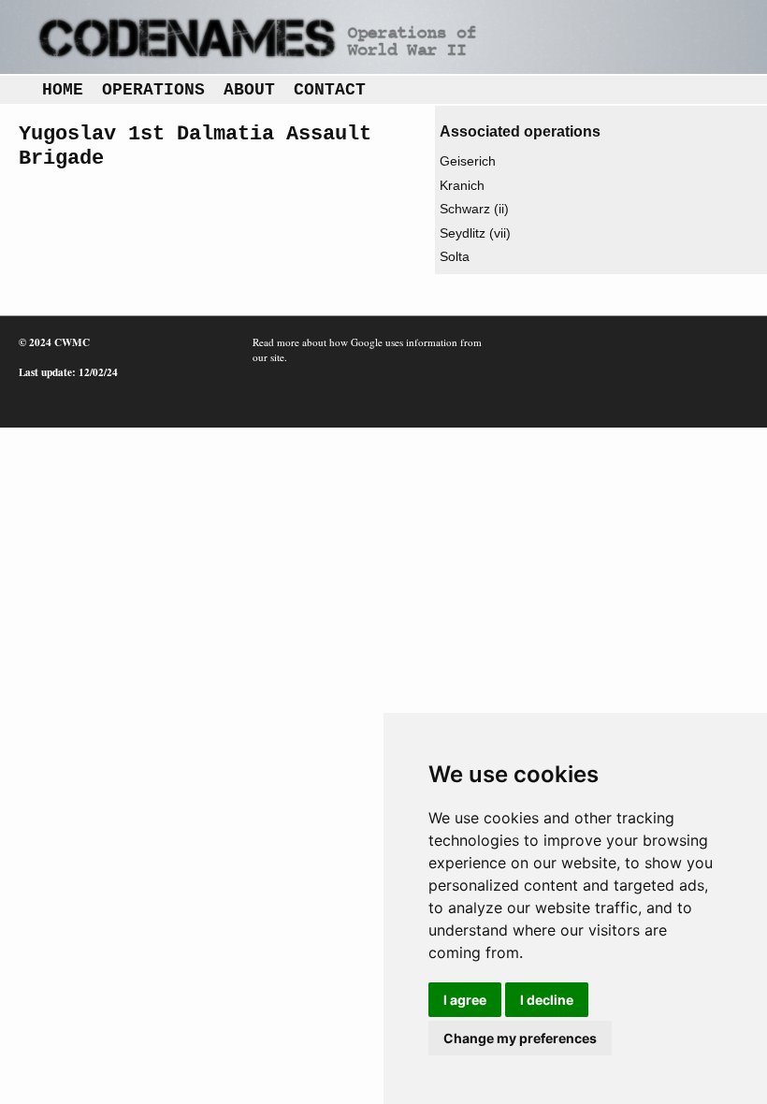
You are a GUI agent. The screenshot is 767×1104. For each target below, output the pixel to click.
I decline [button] (546, 1000)
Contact (330, 89)
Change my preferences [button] (520, 1038)
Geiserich (468, 160)
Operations (153, 89)
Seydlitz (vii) (475, 232)
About (249, 89)
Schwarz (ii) (474, 208)
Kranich (462, 185)
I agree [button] (464, 1000)
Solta (455, 256)
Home (62, 89)
